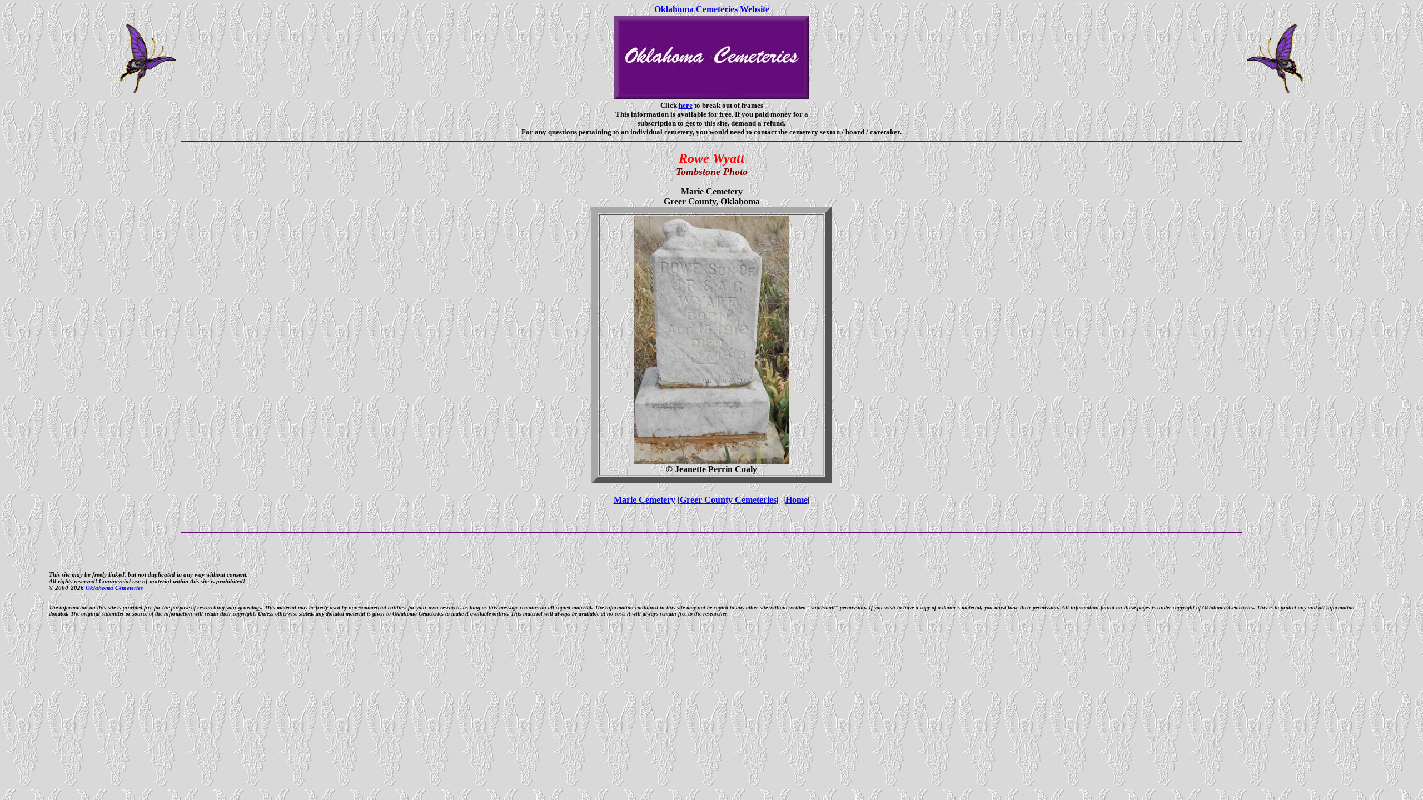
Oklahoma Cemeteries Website (711, 9)
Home (796, 499)
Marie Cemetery (644, 499)
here (686, 105)
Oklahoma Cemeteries (114, 587)
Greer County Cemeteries (728, 499)
